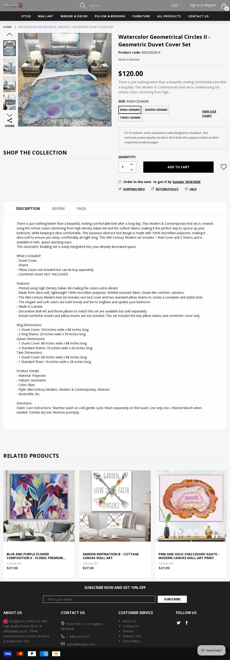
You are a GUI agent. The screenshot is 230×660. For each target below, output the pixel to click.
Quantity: (127, 157)
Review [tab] (58, 208)
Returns (128, 631)
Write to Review (128, 59)
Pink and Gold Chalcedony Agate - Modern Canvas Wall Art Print (189, 556)
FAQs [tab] (81, 208)
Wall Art (45, 16)
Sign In (195, 5)
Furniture (141, 16)
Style (26, 16)
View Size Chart (209, 113)
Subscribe (172, 599)
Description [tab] (28, 208)
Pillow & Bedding (110, 16)
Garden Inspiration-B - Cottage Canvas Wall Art (111, 556)
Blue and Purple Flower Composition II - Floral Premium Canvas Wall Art (35, 556)
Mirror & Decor (74, 16)
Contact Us (198, 16)
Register (211, 5)
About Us (129, 621)
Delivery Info (132, 636)
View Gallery (131, 641)
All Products (169, 16)
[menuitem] (26, 16)
